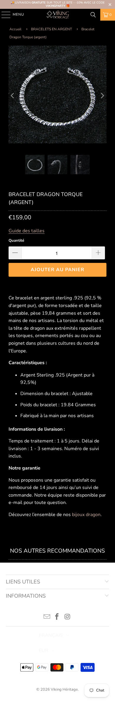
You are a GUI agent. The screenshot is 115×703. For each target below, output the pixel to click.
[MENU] (3, 15)
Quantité (16, 240)
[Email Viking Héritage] (46, 617)
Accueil (15, 29)
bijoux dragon (86, 514)
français (51, 635)
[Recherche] (93, 15)
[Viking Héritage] (57, 15)
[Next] (102, 96)
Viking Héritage (64, 689)
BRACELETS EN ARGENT (51, 29)
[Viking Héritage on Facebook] (57, 617)
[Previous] (13, 96)
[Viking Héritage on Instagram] (67, 617)
